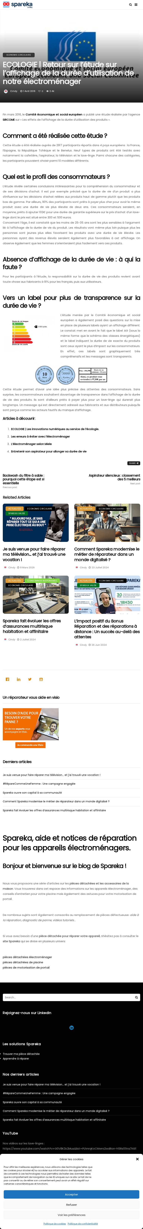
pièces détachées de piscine (23, 962)
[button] (137, 1159)
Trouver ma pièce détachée (21, 1054)
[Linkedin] (19, 679)
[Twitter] (30, 679)
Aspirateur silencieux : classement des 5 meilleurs (114, 479)
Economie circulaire (19, 55)
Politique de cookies (55, 1223)
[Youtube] (41, 679)
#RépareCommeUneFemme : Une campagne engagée (39, 784)
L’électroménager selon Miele (31, 444)
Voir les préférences (71, 1215)
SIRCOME (9, 120)
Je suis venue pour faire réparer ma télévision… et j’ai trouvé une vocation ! (34, 554)
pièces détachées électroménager (27, 957)
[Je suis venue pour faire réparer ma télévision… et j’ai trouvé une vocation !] (36, 523)
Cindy (14, 91)
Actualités (14, 508)
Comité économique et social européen (54, 114)
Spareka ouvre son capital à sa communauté (32, 793)
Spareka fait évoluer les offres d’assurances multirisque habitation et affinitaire (32, 626)
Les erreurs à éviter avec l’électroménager (40, 436)
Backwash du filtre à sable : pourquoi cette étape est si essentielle (23, 481)
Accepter (71, 1194)
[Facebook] (8, 679)
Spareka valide (16, 513)
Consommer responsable (42, 580)
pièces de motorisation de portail (26, 967)
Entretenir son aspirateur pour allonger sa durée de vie (49, 451)
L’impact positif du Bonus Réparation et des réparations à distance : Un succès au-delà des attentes (107, 629)
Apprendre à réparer (16, 1058)
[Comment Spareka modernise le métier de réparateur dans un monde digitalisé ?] (107, 523)
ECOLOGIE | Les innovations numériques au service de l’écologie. (55, 429)
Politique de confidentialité (83, 1223)
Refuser (71, 1205)
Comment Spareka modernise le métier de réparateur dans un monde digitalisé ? (106, 554)
